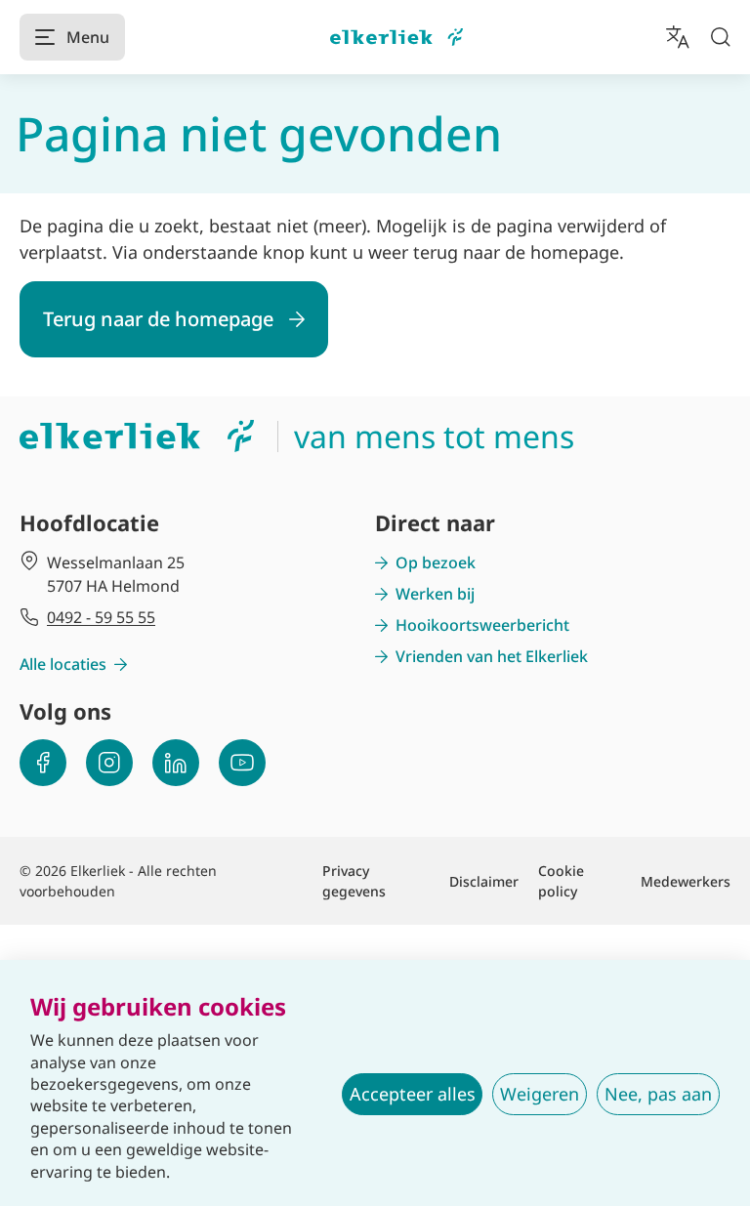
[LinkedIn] (175, 762)
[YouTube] (242, 762)
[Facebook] (43, 762)
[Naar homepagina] (396, 37)
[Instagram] (109, 762)
